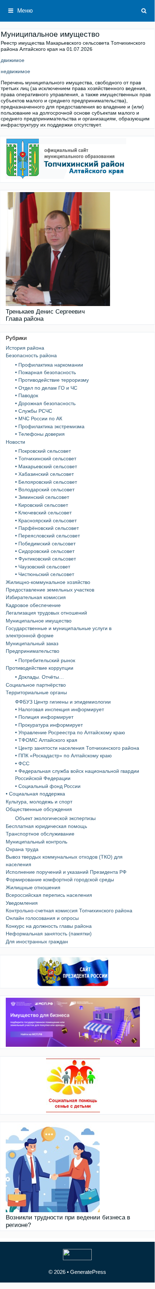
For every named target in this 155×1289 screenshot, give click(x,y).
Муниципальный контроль (36, 842)
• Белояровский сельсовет (46, 482)
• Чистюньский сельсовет (44, 574)
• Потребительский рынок (45, 660)
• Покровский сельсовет (43, 451)
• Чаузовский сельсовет (42, 567)
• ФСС (22, 763)
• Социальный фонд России (48, 786)
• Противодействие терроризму (52, 380)
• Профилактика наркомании (49, 365)
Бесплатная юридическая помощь (46, 826)
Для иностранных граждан (37, 941)
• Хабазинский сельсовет (44, 474)
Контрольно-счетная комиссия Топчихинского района (69, 910)
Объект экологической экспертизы (55, 818)
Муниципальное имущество (39, 621)
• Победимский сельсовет (45, 543)
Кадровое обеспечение (33, 605)
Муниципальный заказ (32, 643)
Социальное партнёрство (36, 685)
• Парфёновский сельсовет (47, 528)
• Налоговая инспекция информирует (59, 709)
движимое (12, 60)
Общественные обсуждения (39, 809)
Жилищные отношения (33, 887)
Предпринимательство (32, 651)
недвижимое (15, 71)
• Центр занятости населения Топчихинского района (77, 748)
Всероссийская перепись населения (49, 895)
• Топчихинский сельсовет (45, 458)
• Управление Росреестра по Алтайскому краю (70, 732)
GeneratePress (88, 1272)
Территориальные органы (36, 692)
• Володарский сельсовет (44, 489)
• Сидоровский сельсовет (44, 551)
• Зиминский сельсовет (42, 497)
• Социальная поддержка (35, 794)
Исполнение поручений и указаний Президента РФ (66, 872)
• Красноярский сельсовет (46, 520)
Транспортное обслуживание (40, 834)
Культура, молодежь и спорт (39, 802)
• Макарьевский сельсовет (46, 466)
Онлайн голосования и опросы (42, 918)
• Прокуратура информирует (49, 725)
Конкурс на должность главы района (49, 926)
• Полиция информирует (44, 717)
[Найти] (144, 11)
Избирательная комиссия (36, 597)
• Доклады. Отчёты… (39, 677)
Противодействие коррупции (39, 668)
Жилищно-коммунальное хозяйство (48, 582)
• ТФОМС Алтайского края (46, 740)
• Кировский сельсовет (41, 505)
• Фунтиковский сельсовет (45, 559)
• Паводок (26, 395)
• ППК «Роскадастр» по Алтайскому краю (63, 755)
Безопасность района (31, 355)
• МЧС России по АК (38, 418)
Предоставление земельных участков (50, 590)
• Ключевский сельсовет (43, 512)
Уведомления (22, 903)
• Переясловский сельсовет (47, 536)
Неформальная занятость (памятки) (49, 933)
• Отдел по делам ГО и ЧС (46, 388)
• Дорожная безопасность (45, 403)
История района (25, 348)
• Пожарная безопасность (45, 372)
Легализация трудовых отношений (46, 613)
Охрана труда (22, 849)
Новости (15, 442)
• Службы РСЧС (33, 411)
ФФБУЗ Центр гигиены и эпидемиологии (63, 702)
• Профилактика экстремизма (50, 426)
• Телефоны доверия (40, 434)
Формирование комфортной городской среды (60, 879)
